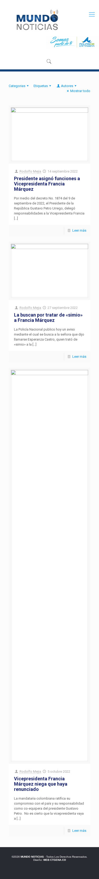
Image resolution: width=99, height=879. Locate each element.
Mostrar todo (80, 91)
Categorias (17, 86)
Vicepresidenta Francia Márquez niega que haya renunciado (40, 784)
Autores (67, 86)
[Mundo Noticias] (36, 20)
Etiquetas (41, 86)
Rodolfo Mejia (30, 171)
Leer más (79, 230)
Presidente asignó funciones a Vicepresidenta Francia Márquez (47, 184)
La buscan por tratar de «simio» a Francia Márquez (48, 317)
